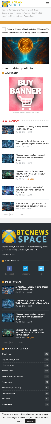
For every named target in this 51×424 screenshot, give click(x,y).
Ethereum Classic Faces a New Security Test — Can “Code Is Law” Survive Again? (30, 173)
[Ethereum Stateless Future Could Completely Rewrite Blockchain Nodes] (8, 158)
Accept (30, 421)
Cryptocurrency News (10, 360)
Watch (12, 254)
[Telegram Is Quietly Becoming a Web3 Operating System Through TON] (8, 144)
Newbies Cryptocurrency (11, 388)
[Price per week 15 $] (26, 94)
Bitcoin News (7, 354)
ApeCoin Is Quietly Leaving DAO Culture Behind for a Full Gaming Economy (30, 189)
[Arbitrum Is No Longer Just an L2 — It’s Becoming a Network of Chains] (8, 206)
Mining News (7, 382)
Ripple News (7, 404)
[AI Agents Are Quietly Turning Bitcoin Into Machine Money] (8, 129)
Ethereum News (8, 365)
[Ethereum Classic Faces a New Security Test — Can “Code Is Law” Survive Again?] (8, 174)
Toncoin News (7, 371)
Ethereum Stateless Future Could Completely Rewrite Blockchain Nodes (30, 157)
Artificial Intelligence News (12, 376)
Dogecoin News (8, 393)
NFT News (6, 399)
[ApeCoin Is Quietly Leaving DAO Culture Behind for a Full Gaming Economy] (8, 190)
